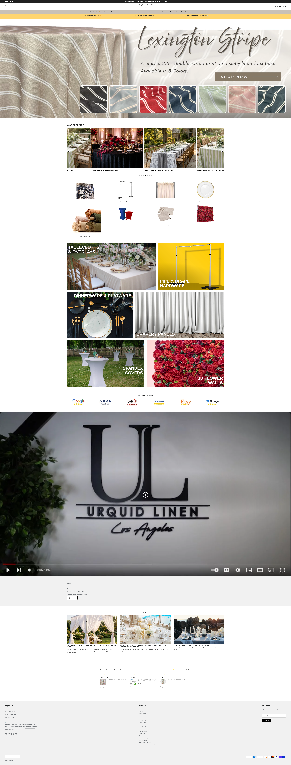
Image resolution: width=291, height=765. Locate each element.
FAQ (140, 709)
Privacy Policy (142, 722)
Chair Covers (152, 11)
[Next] (222, 151)
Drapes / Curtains (132, 11)
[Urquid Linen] (145, 6)
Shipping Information (144, 724)
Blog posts (146, 612)
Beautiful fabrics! (105, 677)
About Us (141, 711)
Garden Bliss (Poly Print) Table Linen (102, 686)
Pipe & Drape (114, 11)
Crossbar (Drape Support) (133, 686)
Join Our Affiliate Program (145, 742)
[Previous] (68, 151)
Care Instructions (143, 731)
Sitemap (141, 735)
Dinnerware (122, 11)
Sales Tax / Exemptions (144, 738)
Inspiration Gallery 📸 (95, 11)
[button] (145, 494)
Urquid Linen (10, 760)
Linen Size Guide (143, 729)
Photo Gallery (142, 713)
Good (162, 677)
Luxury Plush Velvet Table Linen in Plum (80, 170)
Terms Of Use (142, 720)
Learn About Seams (144, 726)
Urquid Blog (142, 733)
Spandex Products (162, 11)
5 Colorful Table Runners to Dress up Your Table (192, 645)
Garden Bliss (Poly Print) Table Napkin (162, 686)
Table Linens (105, 11)
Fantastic (133, 677)
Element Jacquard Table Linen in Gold (184, 170)
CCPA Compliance (143, 740)
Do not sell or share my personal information (149, 744)
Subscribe (266, 720)
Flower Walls (184, 11)
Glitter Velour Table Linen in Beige (131, 170)
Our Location (142, 715)
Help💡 (199, 11)
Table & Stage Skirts (173, 11)
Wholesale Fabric (142, 11)
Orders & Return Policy (144, 718)
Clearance (192, 11)
